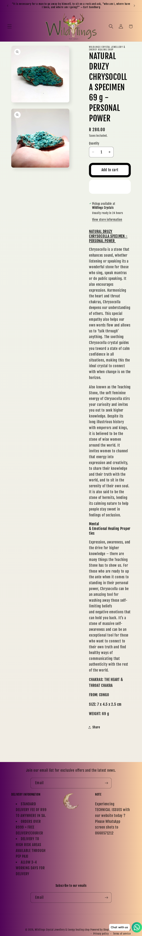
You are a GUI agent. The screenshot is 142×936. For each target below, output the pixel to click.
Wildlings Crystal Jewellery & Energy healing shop (62, 929)
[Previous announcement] (7, 5)
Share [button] (96, 727)
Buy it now (110, 186)
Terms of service (122, 933)
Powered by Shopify (100, 929)
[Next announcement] (134, 5)
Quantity (94, 143)
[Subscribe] (106, 783)
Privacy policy (101, 933)
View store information (107, 220)
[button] (9, 26)
